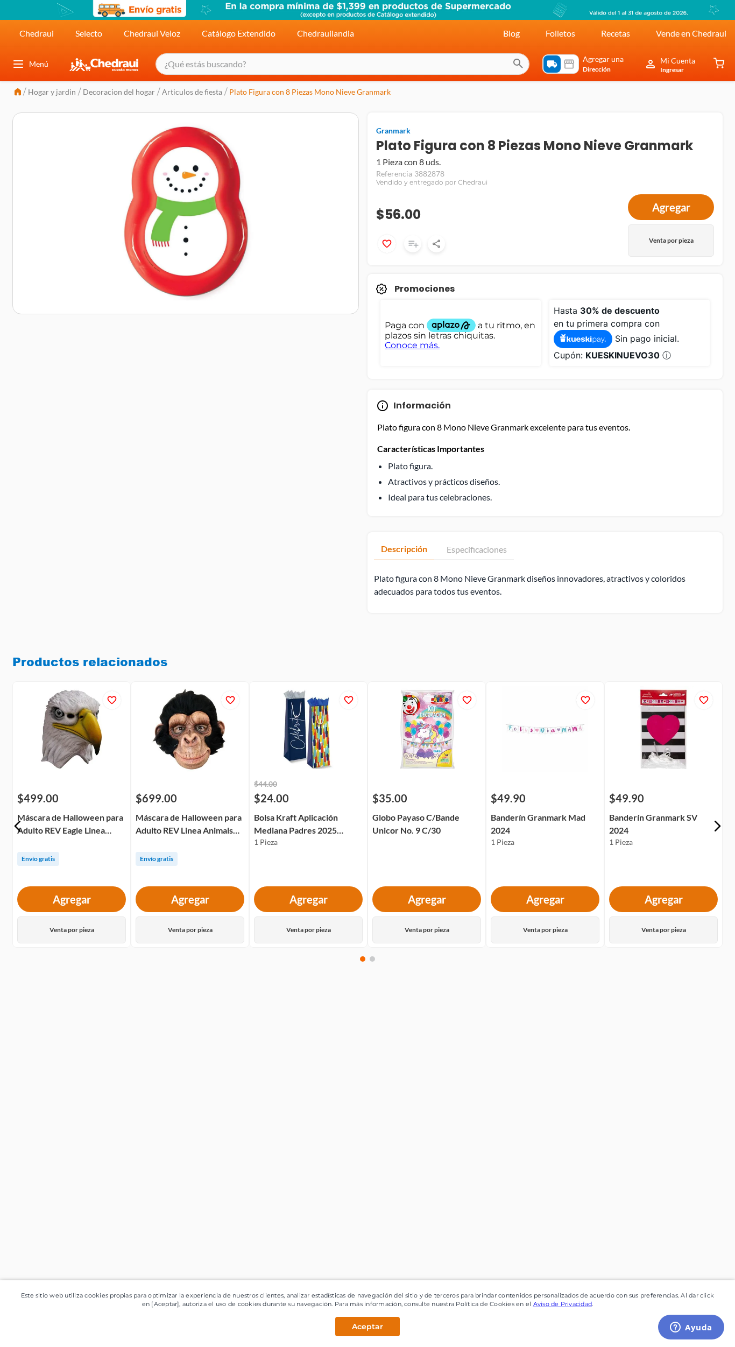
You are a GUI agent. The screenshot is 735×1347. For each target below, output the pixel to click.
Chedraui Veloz (152, 33)
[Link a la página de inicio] (17, 93)
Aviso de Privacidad (562, 1304)
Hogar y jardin (52, 91)
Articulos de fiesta (192, 91)
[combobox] (342, 64)
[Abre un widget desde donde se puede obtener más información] (691, 1328)
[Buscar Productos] (518, 64)
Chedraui (36, 33)
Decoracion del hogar (119, 91)
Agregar (671, 207)
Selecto (88, 33)
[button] (17, 826)
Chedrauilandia (325, 33)
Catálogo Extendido (238, 33)
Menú (38, 63)
